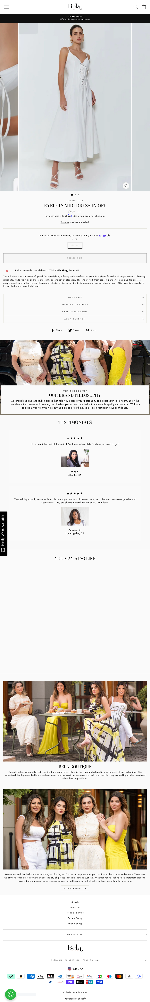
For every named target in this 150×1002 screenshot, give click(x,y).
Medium (75, 245)
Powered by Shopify (75, 998)
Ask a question (75, 319)
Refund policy (75, 923)
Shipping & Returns (75, 304)
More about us (75, 888)
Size (75, 239)
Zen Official (74, 200)
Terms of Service (75, 912)
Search (75, 902)
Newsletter (75, 934)
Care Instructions (75, 311)
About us (75, 907)
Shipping (65, 222)
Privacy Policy (75, 918)
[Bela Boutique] (75, 721)
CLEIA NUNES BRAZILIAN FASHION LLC (75, 960)
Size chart (75, 297)
